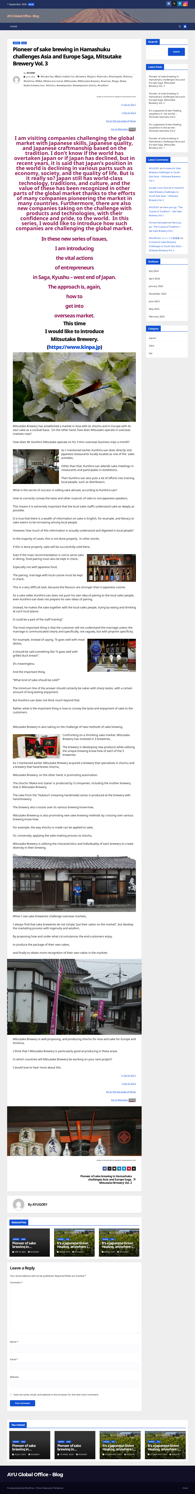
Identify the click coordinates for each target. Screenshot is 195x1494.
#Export (91, 76)
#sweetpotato (64, 85)
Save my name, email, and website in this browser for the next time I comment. (56, 1394)
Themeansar (58, 1488)
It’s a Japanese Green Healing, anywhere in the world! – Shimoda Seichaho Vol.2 (165, 127)
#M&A (38, 81)
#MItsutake (70, 81)
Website (14, 1377)
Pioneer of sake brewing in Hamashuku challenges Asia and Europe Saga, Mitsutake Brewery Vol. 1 (167, 143)
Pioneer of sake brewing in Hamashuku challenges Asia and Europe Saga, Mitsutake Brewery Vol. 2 (106, 1179)
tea (67, 1239)
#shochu (50, 85)
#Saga (115, 81)
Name (14, 1341)
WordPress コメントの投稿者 (164, 238)
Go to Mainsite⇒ (120, 129)
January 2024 (156, 286)
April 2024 (154, 278)
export (16, 43)
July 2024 (154, 271)
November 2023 (157, 293)
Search (153, 41)
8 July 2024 (20, 1454)
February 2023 (157, 316)
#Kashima (29, 81)
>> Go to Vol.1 (128, 104)
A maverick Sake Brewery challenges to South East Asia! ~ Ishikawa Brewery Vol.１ (166, 246)
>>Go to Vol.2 (128, 112)
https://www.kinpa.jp (74, 346)
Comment (16, 1282)
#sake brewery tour (34, 85)
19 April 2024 (67, 1454)
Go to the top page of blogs (121, 121)
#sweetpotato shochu (85, 85)
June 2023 (154, 301)
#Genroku (102, 76)
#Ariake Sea (47, 76)
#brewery (81, 76)
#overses (106, 81)
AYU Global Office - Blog (23, 16)
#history (127, 76)
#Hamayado (115, 76)
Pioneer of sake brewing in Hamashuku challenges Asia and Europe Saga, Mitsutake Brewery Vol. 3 (167, 81)
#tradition (103, 85)
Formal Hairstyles (158, 222)
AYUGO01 (31, 73)
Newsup (46, 1488)
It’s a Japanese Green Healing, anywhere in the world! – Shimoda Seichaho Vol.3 (165, 113)
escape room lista (158, 187)
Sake (24, 43)
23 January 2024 (113, 1454)
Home (13, 26)
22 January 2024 (158, 1454)
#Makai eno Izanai (53, 81)
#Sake (123, 81)
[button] (180, 26)
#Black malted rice (64, 76)
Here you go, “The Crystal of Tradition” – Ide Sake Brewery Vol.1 (166, 211)
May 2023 (154, 309)
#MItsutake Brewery (89, 81)
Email (14, 1359)
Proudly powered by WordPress (21, 1488)
